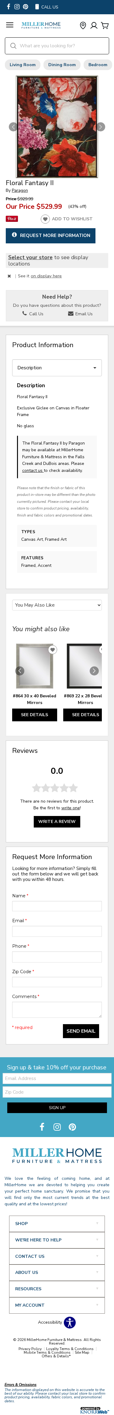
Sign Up (57, 1108)
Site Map (82, 1352)
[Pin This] (12, 220)
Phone (20, 946)
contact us (33, 470)
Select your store (30, 257)
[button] (10, 26)
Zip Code (23, 971)
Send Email (81, 1031)
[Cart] (105, 26)
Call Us (35, 314)
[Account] (94, 26)
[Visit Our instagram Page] (17, 7)
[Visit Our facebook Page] (8, 7)
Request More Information (55, 235)
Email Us (83, 314)
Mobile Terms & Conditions (47, 1352)
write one (70, 808)
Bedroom (97, 65)
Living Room (23, 65)
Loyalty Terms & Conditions (70, 1348)
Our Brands (16, 1371)
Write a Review (57, 821)
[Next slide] (94, 670)
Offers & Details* (56, 1356)
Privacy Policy (30, 1348)
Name (20, 896)
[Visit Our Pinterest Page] (72, 1127)
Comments (25, 996)
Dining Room (62, 65)
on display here (46, 276)
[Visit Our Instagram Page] (57, 1127)
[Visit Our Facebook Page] (42, 1127)
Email (19, 920)
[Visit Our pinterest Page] (25, 7)
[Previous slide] (19, 670)
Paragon (20, 190)
